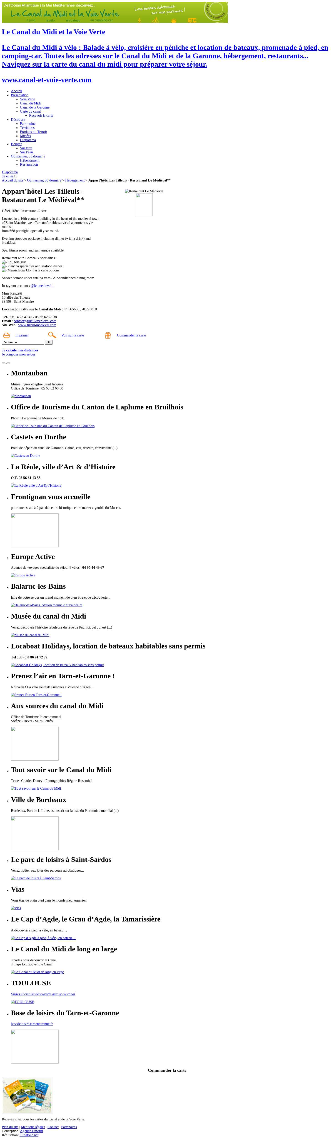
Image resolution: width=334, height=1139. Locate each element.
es (11, 176)
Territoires (27, 128)
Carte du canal (30, 111)
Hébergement (29, 160)
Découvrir (18, 119)
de (3, 176)
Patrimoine (27, 124)
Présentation (19, 95)
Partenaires (69, 1127)
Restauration (29, 164)
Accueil (16, 91)
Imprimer (22, 335)
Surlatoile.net (29, 1135)
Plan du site (10, 1127)
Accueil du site (12, 180)
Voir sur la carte (72, 335)
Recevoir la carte (41, 115)
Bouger (16, 144)
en (8, 176)
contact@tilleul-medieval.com (35, 321)
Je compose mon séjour (18, 354)
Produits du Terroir (33, 132)
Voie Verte (27, 99)
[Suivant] (8, 363)
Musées (25, 136)
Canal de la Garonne (35, 107)
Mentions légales (33, 1127)
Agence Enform (31, 1131)
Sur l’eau (26, 152)
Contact (53, 1127)
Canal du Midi (30, 103)
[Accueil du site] (115, 22)
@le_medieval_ (42, 286)
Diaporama (28, 140)
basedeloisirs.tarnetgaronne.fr (32, 1024)
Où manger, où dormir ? (28, 156)
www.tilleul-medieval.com (37, 325)
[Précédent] (3, 363)
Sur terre (26, 148)
